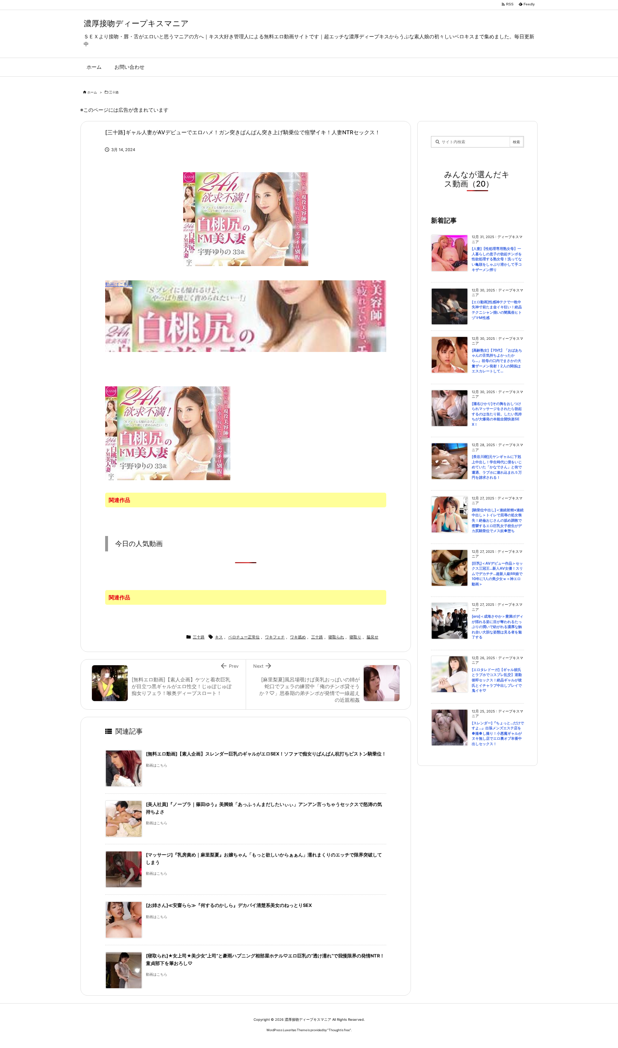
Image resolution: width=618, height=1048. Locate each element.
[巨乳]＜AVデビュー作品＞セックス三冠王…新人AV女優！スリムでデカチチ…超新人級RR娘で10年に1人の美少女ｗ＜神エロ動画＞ (497, 573)
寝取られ (336, 636)
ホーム (92, 92)
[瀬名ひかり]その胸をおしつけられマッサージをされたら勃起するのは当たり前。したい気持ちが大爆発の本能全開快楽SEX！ (497, 414)
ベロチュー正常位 (244, 636)
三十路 (114, 92)
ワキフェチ (275, 636)
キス (219, 636)
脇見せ (372, 636)
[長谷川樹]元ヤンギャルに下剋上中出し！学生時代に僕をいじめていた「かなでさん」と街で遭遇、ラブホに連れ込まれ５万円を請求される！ (497, 467)
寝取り (355, 636)
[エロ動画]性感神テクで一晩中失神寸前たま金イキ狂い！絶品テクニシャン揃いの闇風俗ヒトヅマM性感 (497, 310)
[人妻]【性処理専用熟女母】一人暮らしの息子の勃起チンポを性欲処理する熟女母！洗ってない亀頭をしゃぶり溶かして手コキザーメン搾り (497, 259)
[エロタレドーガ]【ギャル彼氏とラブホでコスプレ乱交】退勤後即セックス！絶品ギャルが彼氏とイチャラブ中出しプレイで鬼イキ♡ (497, 680)
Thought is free (339, 1030)
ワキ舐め (298, 636)
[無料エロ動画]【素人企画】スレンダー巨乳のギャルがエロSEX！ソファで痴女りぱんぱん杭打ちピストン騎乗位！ (266, 754)
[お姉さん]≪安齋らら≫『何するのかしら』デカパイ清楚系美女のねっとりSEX (229, 905)
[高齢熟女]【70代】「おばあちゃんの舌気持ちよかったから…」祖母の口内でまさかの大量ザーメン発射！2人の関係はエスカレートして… (497, 360)
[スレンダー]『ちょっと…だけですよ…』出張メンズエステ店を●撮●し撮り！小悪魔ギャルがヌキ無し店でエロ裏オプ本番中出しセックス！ (498, 733)
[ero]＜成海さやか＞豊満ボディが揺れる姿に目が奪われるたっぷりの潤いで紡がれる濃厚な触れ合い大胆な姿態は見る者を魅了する (497, 626)
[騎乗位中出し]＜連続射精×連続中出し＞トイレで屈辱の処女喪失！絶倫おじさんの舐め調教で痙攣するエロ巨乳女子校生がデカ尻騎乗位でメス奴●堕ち (498, 520)
